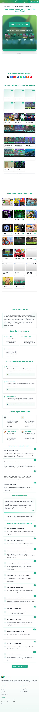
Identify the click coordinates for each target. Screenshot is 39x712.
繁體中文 (14, 701)
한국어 (2, 703)
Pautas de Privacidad (24, 689)
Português (3, 701)
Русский (8, 701)
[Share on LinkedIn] (18, 77)
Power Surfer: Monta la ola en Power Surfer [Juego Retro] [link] (21, 6)
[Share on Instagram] (14, 77)
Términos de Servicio (24, 691)
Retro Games (9, 6)
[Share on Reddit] (27, 77)
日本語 (8, 699)
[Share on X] (8, 77)
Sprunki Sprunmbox (18, 515)
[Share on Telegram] (24, 77)
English (2, 699)
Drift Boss (3, 691)
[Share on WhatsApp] (21, 77)
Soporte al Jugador (24, 688)
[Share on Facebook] (11, 77)
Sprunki (21, 1)
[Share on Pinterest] (31, 77)
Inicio (9, 1)
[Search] (28, 1)
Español (14, 699)
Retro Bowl (12, 1)
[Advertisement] (19, 61)
